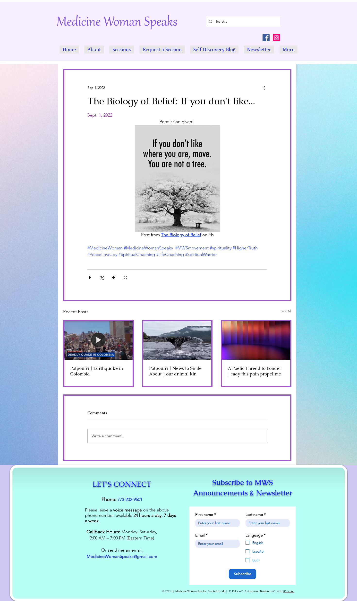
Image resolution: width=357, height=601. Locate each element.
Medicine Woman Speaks (117, 23)
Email (201, 535)
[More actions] (264, 88)
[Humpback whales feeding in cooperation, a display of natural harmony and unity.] (177, 340)
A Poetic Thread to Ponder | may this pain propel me (254, 371)
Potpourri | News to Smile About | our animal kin (175, 371)
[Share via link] (113, 277)
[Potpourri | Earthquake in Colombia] (98, 340)
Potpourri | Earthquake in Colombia (96, 371)
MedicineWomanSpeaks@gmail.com (122, 556)
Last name (256, 514)
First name (205, 514)
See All (286, 311)
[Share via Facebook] (89, 277)
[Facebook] (266, 37)
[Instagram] (276, 37)
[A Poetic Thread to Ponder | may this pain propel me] (256, 340)
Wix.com (288, 591)
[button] (94, 50)
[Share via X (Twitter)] (101, 277)
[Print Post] (125, 277)
